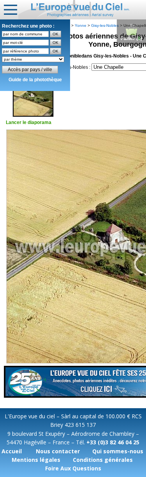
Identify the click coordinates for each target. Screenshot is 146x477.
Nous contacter (58, 451)
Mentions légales (36, 459)
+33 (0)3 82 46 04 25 (112, 442)
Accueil (12, 451)
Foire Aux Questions (73, 468)
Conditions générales (103, 459)
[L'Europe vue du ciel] (82, 9)
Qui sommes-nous (117, 451)
